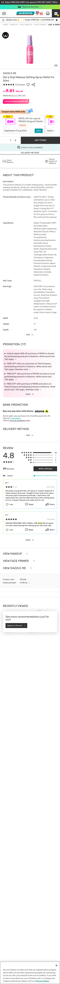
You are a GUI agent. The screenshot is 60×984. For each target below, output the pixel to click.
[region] (30, 972)
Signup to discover (14, 625)
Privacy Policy (42, 981)
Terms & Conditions (17, 421)
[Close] (56, 965)
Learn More (16, 418)
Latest (10, 476)
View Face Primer (16, 560)
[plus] (15, 140)
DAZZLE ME (9, 73)
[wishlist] (28, 84)
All (4, 476)
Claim (38, 131)
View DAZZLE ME (15, 568)
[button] (56, 13)
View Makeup (13, 553)
